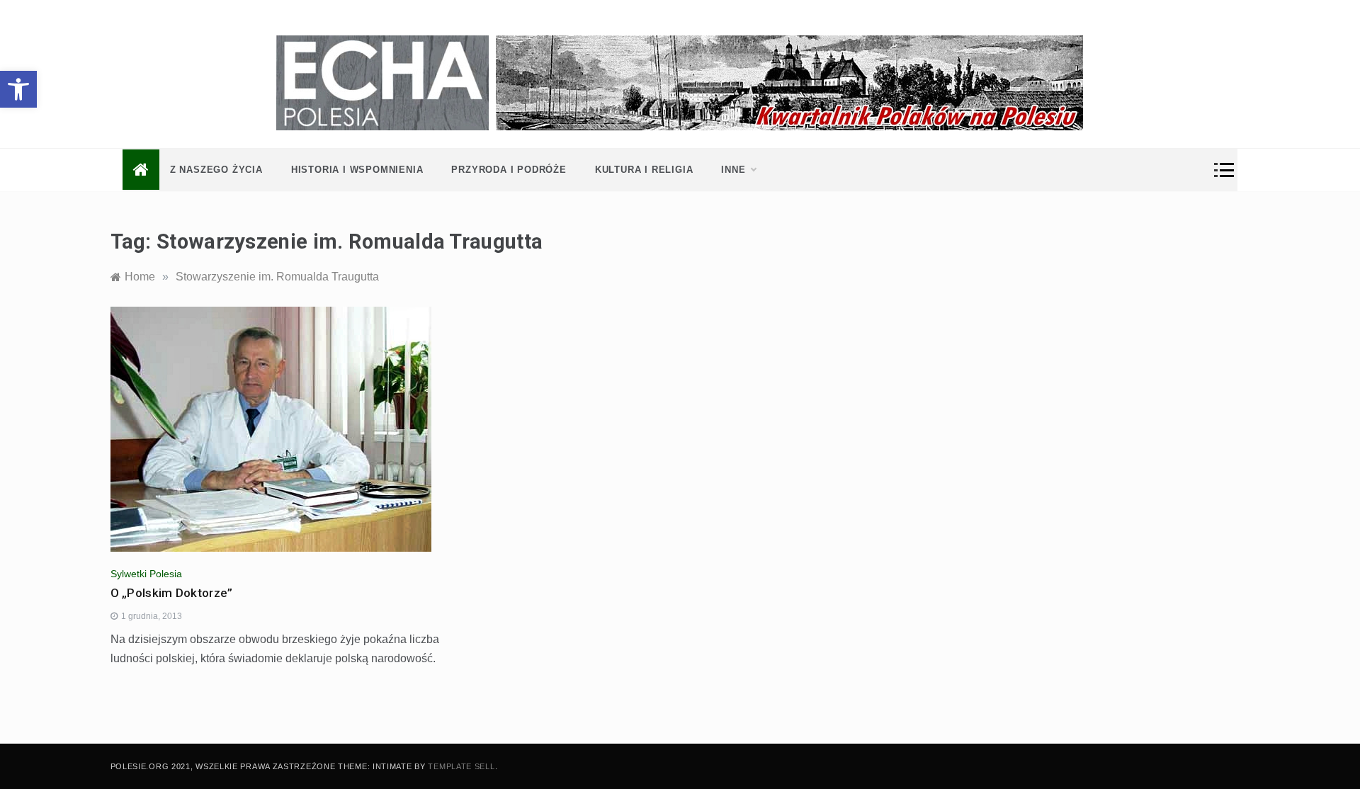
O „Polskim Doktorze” (171, 593)
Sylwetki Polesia (146, 573)
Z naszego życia (216, 169)
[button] (18, 89)
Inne (733, 169)
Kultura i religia (644, 169)
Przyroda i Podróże (508, 169)
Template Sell (461, 766)
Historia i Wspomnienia (357, 169)
